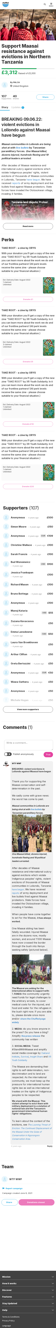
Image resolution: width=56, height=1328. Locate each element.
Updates (17, 107)
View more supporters (28, 709)
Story (4, 107)
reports (16, 183)
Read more (28, 226)
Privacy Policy (8, 1320)
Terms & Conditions (11, 1316)
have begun (33, 179)
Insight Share (36, 1056)
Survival (25, 1056)
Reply (49, 1146)
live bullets (22, 147)
